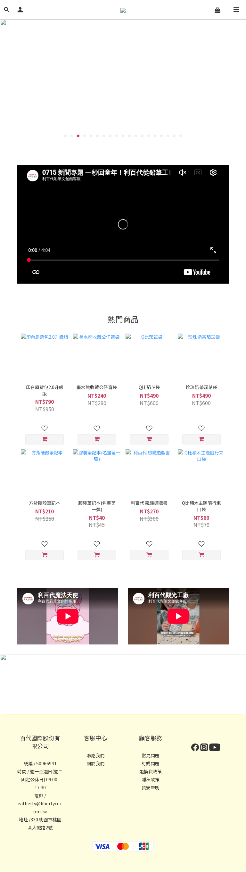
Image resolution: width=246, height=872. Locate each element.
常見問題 (151, 755)
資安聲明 (151, 787)
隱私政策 (151, 779)
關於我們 (95, 763)
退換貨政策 (150, 771)
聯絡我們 (95, 755)
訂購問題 (151, 763)
